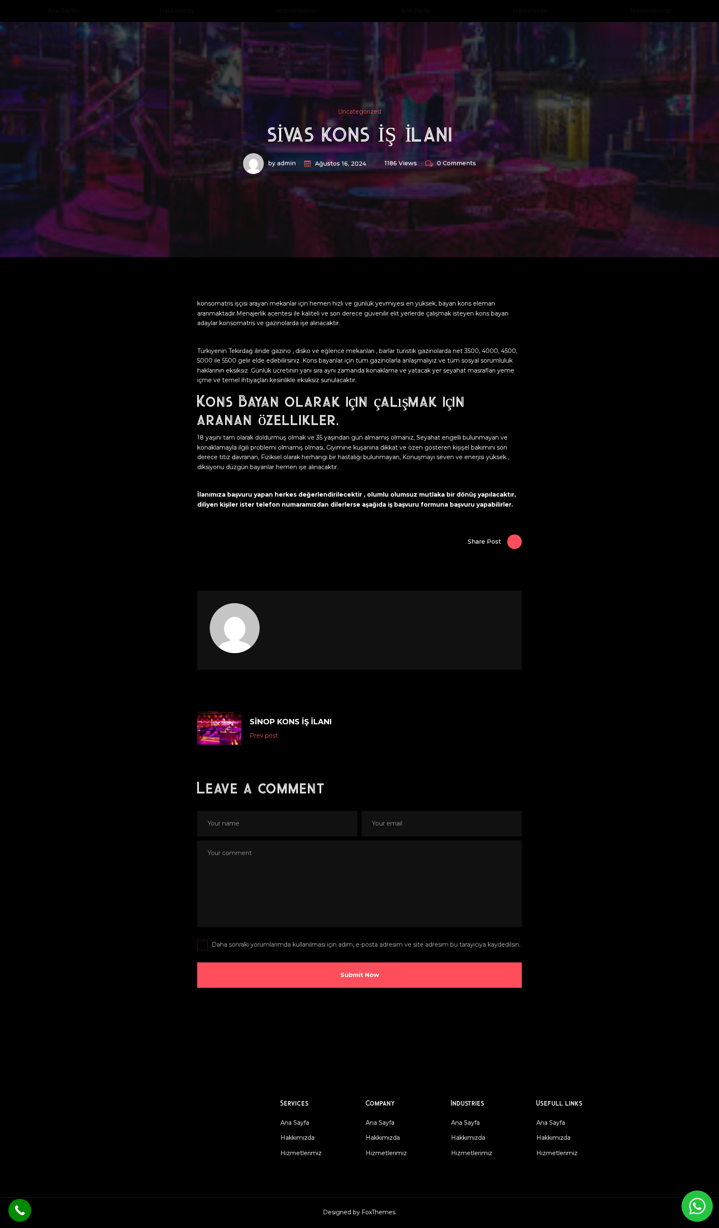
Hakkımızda (176, 11)
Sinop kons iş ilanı (291, 721)
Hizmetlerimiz (297, 11)
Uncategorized (359, 111)
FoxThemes (378, 1212)
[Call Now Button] (19, 1210)
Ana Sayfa (62, 11)
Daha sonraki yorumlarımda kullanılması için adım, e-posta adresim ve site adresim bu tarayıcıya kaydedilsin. (366, 944)
